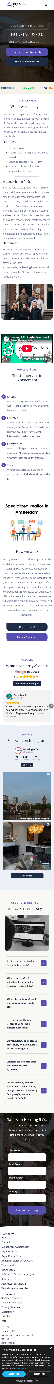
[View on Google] (9, 696)
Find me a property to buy (27, 61)
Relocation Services (12, 1279)
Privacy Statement (11, 1307)
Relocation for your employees (18, 1274)
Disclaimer (7, 1312)
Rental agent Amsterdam (15, 1288)
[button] (46, 5)
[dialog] (27, 1364)
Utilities (6, 1316)
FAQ (3, 1321)
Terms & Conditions (12, 1302)
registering (24, 267)
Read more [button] (12, 716)
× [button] (51, 1348)
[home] (21, 5)
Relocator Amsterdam (13, 1283)
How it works (8, 1265)
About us (6, 1237)
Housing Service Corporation (17, 1260)
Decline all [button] (39, 1374)
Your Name (14, 1150)
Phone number (16, 1177)
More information (27, 637)
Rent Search (8, 1270)
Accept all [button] (13, 1374)
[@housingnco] (18, 751)
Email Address (16, 1164)
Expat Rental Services (13, 1256)
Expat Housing (9, 1251)
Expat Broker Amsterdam (15, 1247)
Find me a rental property (27, 52)
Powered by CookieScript (27, 1381)
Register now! (27, 627)
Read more (21, 1368)
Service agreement (11, 1298)
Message (13, 1191)
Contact (5, 1242)
